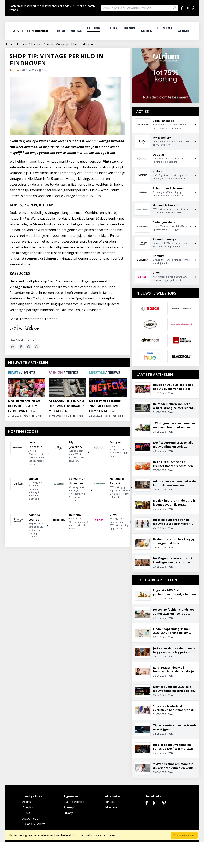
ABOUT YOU (30, 818)
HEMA (26, 813)
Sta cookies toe (184, 835)
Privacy (68, 813)
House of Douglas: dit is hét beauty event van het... (24, 406)
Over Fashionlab (73, 802)
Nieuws (76, 31)
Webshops (186, 31)
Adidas (26, 802)
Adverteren (111, 807)
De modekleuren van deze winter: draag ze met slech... (67, 406)
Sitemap (68, 807)
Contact (109, 802)
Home (61, 31)
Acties (146, 31)
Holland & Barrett (33, 824)
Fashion (93, 28)
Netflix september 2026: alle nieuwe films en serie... (105, 406)
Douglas (27, 807)
